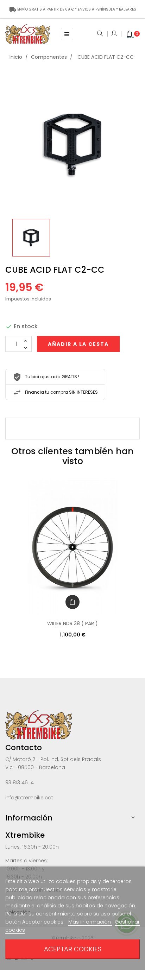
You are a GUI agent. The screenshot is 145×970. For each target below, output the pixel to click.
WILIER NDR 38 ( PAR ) (72, 623)
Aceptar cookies (72, 949)
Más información (90, 921)
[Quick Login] (114, 34)
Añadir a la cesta (78, 344)
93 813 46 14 (19, 782)
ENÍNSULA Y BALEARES (72, 9)
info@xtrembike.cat (29, 797)
